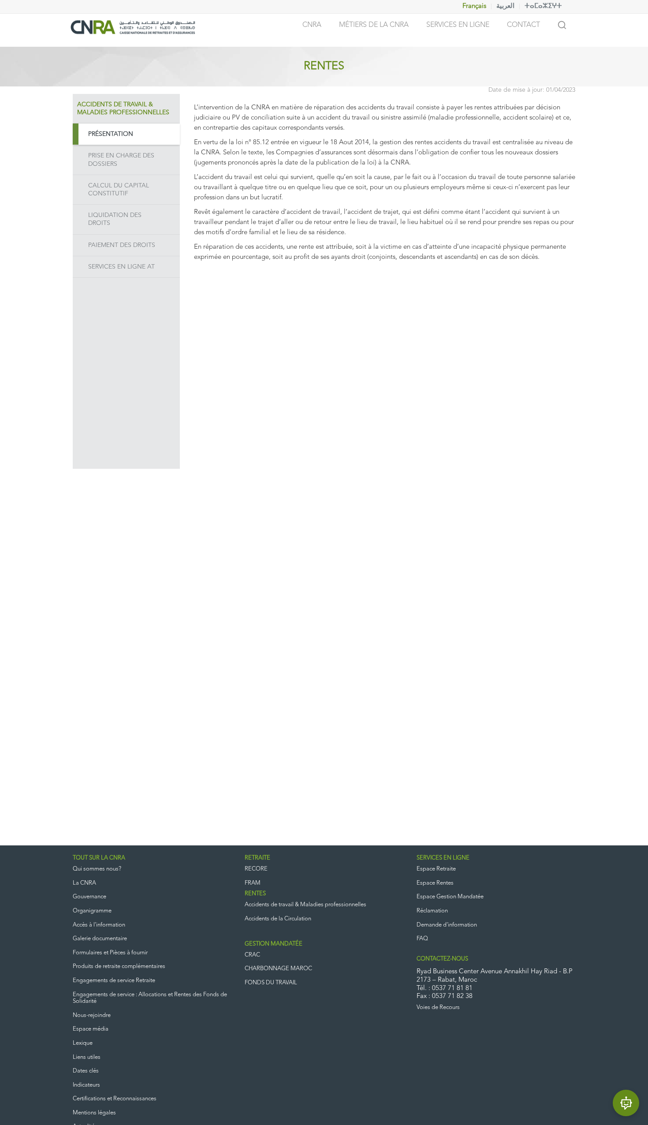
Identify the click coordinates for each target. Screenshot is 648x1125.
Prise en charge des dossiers (121, 160)
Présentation (110, 134)
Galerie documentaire (100, 939)
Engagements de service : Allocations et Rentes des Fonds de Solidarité (150, 998)
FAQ (422, 939)
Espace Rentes (435, 883)
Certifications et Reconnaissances (114, 1099)
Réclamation (432, 911)
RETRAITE (257, 858)
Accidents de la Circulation (278, 919)
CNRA (311, 25)
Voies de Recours (438, 1007)
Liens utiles (87, 1057)
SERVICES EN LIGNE (443, 858)
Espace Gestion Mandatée (450, 897)
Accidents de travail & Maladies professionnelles (305, 905)
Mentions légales (94, 1113)
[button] (626, 1103)
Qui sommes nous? (97, 869)
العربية (505, 6)
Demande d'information (447, 925)
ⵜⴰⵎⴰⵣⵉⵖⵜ (543, 6)
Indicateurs (86, 1085)
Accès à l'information (99, 925)
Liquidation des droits (115, 219)
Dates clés (86, 1071)
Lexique (83, 1043)
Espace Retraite (436, 869)
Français (474, 6)
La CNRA (84, 883)
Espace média (90, 1029)
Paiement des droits (121, 245)
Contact (523, 25)
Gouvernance (89, 897)
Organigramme (92, 911)
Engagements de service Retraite (114, 980)
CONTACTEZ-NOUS (442, 959)
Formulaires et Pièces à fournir (110, 953)
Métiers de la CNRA (374, 25)
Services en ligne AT (121, 267)
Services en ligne (457, 25)
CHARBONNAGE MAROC (278, 969)
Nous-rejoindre (92, 1015)
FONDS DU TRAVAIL (271, 983)
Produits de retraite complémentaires (119, 966)
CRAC (252, 955)
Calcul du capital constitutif (118, 190)
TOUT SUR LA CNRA (99, 858)
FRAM (253, 883)
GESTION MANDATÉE (273, 944)
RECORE (256, 869)
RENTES (255, 894)
